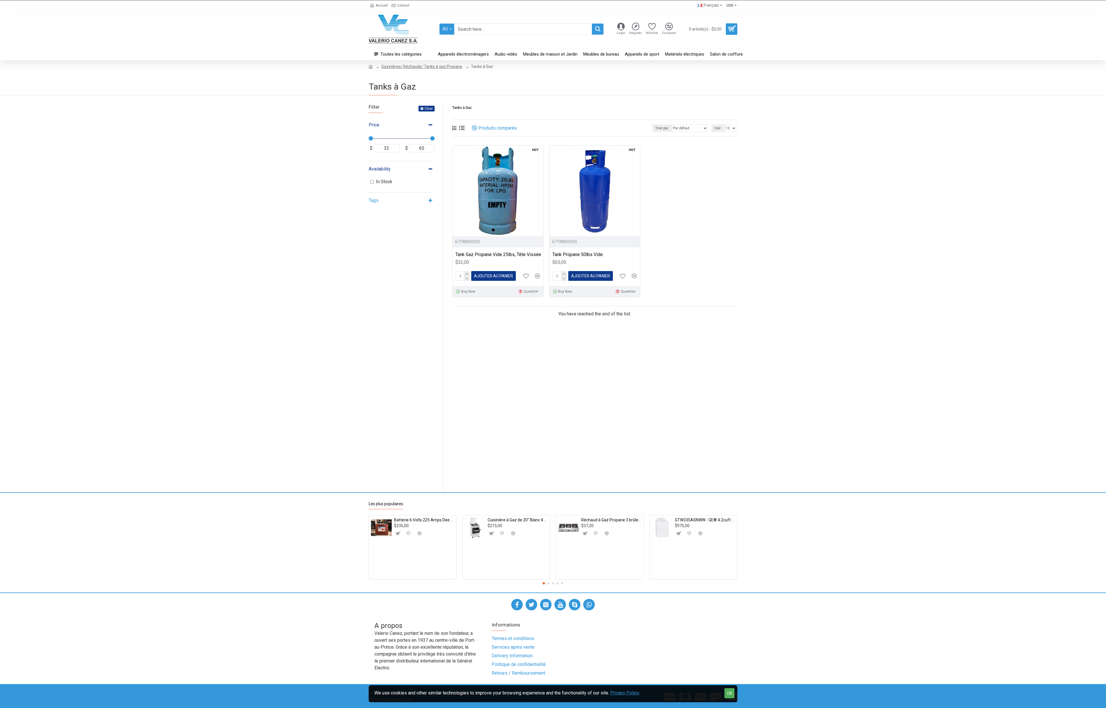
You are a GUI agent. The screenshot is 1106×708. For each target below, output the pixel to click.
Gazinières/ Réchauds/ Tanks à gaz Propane (421, 66)
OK (729, 693)
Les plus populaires (386, 503)
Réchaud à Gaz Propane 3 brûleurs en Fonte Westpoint (611, 520)
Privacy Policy (624, 693)
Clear (429, 109)
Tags (373, 200)
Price (374, 125)
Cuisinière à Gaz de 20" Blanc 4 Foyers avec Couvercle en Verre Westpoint (518, 520)
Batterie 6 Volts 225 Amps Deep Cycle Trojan (424, 520)
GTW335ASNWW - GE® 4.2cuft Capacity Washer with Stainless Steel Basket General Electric (705, 520)
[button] (544, 583)
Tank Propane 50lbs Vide (577, 254)
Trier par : (662, 128)
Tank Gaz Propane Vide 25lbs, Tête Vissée (498, 254)
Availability (380, 169)
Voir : (718, 128)
